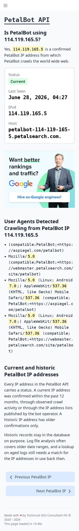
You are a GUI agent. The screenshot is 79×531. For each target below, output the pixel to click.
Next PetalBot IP (51, 490)
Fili (66, 515)
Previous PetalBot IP (32, 476)
